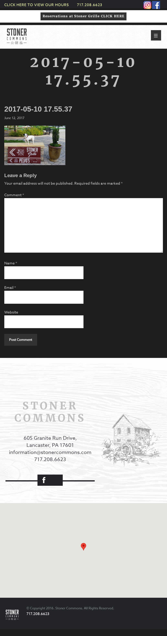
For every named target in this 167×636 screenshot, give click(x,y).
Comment (14, 195)
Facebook (43, 480)
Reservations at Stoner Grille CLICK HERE (83, 16)
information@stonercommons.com (50, 452)
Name (10, 263)
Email (10, 288)
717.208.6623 (89, 5)
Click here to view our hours (36, 5)
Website (11, 312)
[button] (156, 35)
